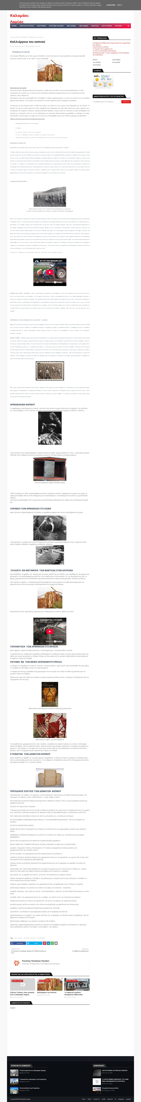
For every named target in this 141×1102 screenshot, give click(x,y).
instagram (121, 1099)
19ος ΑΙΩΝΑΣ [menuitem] (83, 26)
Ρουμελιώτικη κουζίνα (110, 1088)
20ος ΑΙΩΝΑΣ (18, 938)
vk (115, 1099)
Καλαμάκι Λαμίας (25, 1099)
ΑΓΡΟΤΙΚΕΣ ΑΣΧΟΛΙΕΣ (30, 938)
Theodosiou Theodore (18, 46)
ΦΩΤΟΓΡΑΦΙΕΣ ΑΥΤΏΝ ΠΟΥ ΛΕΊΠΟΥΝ (114, 1070)
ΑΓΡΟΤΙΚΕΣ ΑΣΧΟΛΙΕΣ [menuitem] (56, 26)
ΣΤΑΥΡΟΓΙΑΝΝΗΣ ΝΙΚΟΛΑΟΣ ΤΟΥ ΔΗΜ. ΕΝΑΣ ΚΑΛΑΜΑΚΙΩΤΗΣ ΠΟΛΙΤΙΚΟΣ (115, 1080)
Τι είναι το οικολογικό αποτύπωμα (104, 51)
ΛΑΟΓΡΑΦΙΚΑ (23, 37)
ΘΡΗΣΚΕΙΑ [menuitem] (118, 26)
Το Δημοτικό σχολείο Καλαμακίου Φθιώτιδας (74, 993)
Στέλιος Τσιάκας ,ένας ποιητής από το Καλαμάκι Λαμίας (22, 993)
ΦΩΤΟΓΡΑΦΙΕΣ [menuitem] (107, 26)
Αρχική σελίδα (14, 37)
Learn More (110, 5)
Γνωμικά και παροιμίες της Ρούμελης (33, 1079)
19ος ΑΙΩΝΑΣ (97, 62)
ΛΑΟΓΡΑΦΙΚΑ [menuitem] (41, 26)
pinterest (110, 1099)
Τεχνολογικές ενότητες (100, 47)
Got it (119, 5)
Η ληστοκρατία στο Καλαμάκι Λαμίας (33, 1070)
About (89, 1099)
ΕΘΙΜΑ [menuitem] (14, 31)
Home (84, 1099)
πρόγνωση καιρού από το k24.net (103, 87)
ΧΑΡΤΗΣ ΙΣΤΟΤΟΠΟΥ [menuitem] (27, 26)
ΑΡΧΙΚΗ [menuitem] (14, 26)
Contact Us (96, 1099)
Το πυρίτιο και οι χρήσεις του (103, 49)
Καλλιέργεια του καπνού (46, 992)
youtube (128, 1099)
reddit (103, 1099)
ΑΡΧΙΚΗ (95, 60)
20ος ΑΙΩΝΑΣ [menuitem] (71, 26)
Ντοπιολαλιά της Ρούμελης (30, 1088)
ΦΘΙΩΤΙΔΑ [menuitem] (95, 26)
